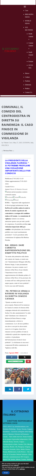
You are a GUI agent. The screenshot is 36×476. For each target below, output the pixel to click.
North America (30, 36)
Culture (27, 77)
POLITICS (5, 145)
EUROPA (26, 142)
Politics (27, 88)
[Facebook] (9, 197)
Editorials (28, 85)
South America (30, 54)
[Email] (15, 200)
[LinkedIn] (22, 197)
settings (22, 469)
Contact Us (28, 92)
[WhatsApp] (9, 200)
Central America (30, 45)
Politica (12, 186)
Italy (32, 142)
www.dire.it (24, 353)
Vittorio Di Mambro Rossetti (18, 189)
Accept (6, 473)
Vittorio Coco (8, 142)
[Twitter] (16, 197)
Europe (30, 61)
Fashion (27, 81)
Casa (26, 10)
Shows (27, 73)
